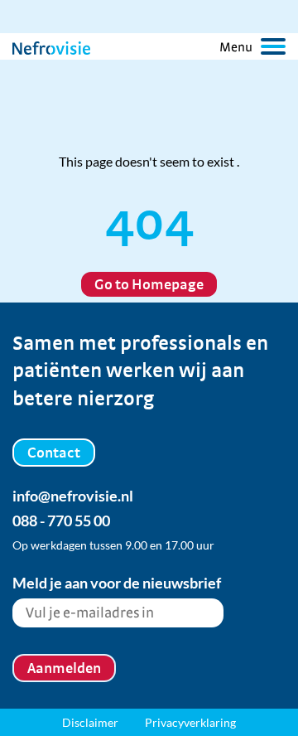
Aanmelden (64, 667)
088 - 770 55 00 (61, 520)
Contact (53, 452)
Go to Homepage (149, 284)
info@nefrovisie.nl (72, 496)
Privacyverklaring (190, 722)
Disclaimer (90, 722)
